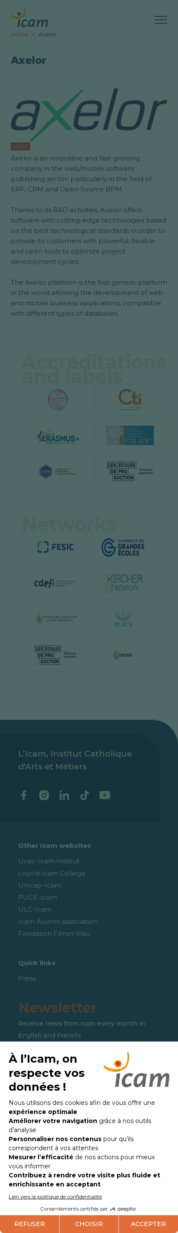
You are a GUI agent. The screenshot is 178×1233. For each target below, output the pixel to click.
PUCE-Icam (37, 897)
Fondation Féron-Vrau (54, 933)
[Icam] (29, 15)
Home (20, 34)
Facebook (23, 795)
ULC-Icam (35, 909)
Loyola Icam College (52, 873)
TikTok (84, 795)
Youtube (104, 795)
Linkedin (64, 795)
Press (27, 978)
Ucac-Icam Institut (48, 861)
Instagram (43, 795)
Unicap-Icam (39, 885)
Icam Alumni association (58, 921)
